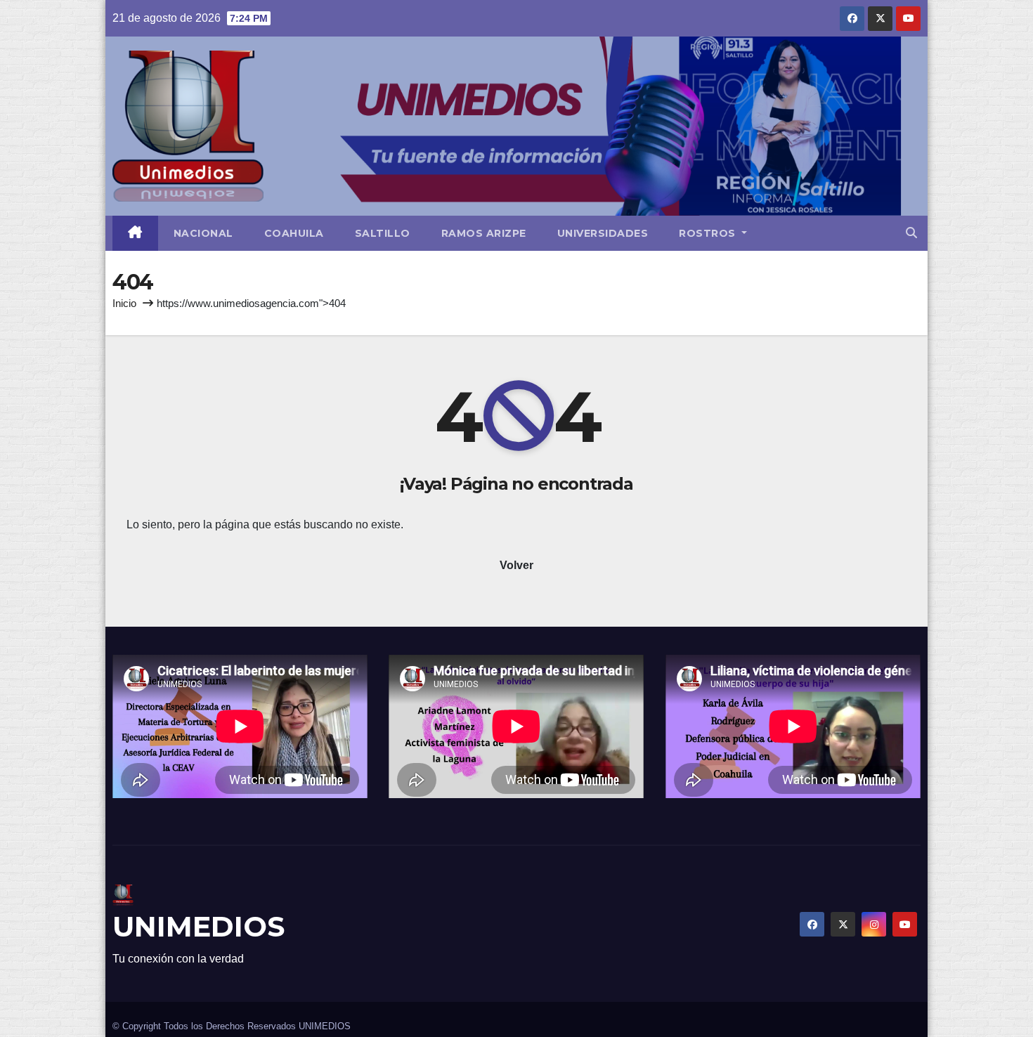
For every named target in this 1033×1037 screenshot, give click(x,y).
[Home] (135, 233)
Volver (516, 565)
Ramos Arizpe (483, 233)
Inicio (124, 303)
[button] (911, 233)
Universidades (603, 233)
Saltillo (382, 233)
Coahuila (294, 233)
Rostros (709, 233)
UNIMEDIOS (198, 926)
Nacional (203, 233)
